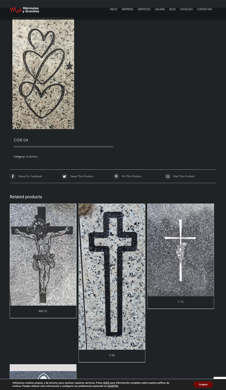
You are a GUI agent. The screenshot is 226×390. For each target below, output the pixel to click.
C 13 (180, 301)
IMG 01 (42, 311)
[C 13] (180, 250)
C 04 (112, 355)
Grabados (32, 156)
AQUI (106, 383)
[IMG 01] (43, 255)
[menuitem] (113, 9)
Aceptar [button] (203, 384)
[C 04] (112, 277)
